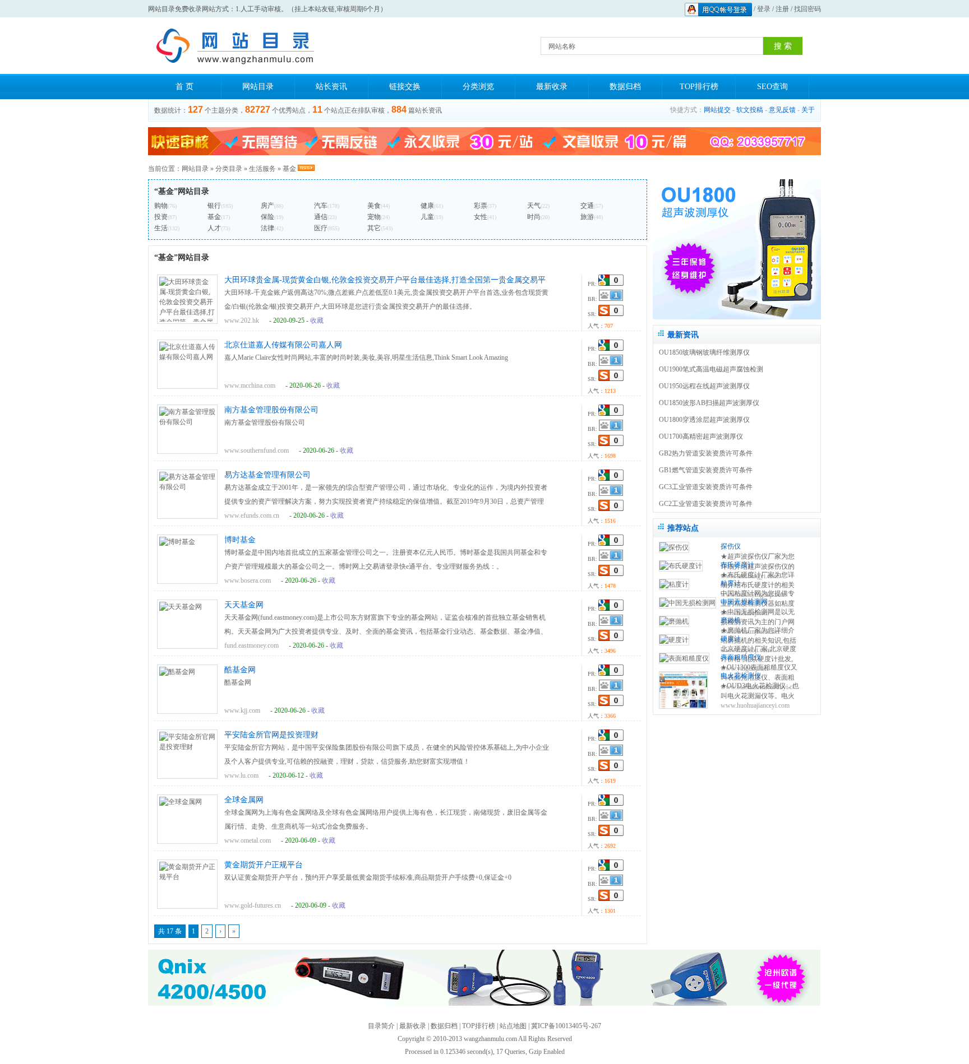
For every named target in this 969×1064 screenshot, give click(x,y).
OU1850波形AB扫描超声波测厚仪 (709, 403)
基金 (289, 169)
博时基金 (240, 540)
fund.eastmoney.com (251, 645)
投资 (161, 217)
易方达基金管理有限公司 (267, 475)
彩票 (480, 206)
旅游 (587, 217)
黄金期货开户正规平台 (263, 865)
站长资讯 (331, 86)
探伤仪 (731, 546)
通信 (320, 217)
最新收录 (551, 86)
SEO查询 (772, 86)
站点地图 (513, 1026)
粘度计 (731, 583)
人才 (214, 228)
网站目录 (258, 86)
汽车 (320, 206)
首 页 (184, 86)
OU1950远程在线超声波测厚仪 (704, 386)
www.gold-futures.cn (252, 905)
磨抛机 (731, 620)
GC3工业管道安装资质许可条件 (706, 487)
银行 (214, 206)
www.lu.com (241, 775)
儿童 (427, 217)
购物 (161, 206)
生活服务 (262, 169)
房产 (267, 206)
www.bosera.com (247, 580)
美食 (374, 206)
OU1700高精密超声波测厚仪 (701, 436)
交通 (587, 206)
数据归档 (625, 86)
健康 (427, 206)
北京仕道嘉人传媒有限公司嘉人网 (283, 345)
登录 (763, 9)
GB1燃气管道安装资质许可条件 (706, 470)
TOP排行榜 (699, 86)
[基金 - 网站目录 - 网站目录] (232, 46)
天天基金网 (244, 605)
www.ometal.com (247, 840)
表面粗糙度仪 (741, 657)
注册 (782, 9)
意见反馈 (782, 110)
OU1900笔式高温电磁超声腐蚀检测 (711, 369)
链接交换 (405, 86)
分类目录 (228, 169)
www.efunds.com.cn (251, 515)
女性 (480, 217)
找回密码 (807, 9)
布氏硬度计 (737, 565)
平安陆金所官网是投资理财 (271, 735)
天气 (534, 206)
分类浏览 (478, 86)
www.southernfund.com (256, 450)
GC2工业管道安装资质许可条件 (706, 504)
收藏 (317, 320)
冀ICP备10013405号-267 (566, 1026)
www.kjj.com (242, 710)
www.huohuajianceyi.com (755, 705)
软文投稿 (749, 110)
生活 (161, 228)
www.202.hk (241, 320)
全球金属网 (244, 800)
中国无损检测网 (744, 602)
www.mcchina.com (249, 385)
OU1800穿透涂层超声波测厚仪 (704, 420)
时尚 (534, 217)
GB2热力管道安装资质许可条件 (706, 453)
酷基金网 (240, 670)
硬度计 (731, 639)
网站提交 (717, 110)
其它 (374, 228)
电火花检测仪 (741, 676)
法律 (267, 228)
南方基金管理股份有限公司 (271, 410)
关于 (808, 110)
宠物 (374, 217)
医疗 (320, 228)
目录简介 (381, 1026)
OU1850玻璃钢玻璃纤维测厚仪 (704, 352)
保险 (267, 217)
